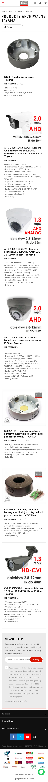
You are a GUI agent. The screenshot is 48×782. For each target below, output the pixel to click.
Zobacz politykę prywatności (16, 701)
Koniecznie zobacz (10, 728)
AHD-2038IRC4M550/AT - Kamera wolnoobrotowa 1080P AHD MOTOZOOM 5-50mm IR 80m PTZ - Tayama (23, 152)
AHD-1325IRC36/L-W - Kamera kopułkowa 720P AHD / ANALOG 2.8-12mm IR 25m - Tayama (22, 252)
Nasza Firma (7, 721)
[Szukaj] (35, 3)
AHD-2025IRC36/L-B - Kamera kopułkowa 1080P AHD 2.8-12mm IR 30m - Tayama (22, 340)
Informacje (6, 714)
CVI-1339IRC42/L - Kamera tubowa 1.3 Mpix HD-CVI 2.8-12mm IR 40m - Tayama (23, 591)
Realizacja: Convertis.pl (24, 775)
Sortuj (9, 27)
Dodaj (36, 659)
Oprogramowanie (21, 779)
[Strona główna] (24, 3)
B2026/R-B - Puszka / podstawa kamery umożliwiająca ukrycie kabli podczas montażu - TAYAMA (23, 512)
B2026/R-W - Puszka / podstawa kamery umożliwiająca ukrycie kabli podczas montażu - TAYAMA (23, 434)
